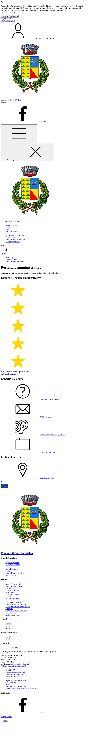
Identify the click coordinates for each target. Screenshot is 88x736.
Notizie (8, 624)
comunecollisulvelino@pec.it (15, 666)
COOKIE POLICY (8, 12)
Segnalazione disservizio (14, 674)
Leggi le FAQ (11, 670)
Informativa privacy (13, 682)
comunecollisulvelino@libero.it (17, 664)
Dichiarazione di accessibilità (16, 686)
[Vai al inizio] (2, 482)
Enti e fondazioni (12, 569)
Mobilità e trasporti (12, 599)
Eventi (8, 639)
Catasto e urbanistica (13, 594)
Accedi (3, 254)
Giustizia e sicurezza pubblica (16, 605)
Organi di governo (12, 563)
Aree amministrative (13, 565)
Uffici (8, 567)
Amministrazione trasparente (16, 680)
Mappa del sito (6, 717)
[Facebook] (6, 250)
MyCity (5, 721)
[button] (12, 225)
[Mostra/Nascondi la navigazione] (19, 133)
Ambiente (9, 609)
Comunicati (10, 626)
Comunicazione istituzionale (16, 240)
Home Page (10, 257)
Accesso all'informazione (15, 235)
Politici (8, 571)
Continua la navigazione (10, 16)
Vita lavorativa (11, 588)
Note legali (9, 684)
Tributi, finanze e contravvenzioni (18, 607)
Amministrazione (12, 260)
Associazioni (10, 237)
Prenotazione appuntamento (16, 672)
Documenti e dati (12, 575)
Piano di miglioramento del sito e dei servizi (21, 688)
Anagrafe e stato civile (14, 584)
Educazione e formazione (15, 602)
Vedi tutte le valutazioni (9, 374)
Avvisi (8, 628)
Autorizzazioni (11, 613)
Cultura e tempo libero (14, 586)
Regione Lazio (6, 19)
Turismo (8, 596)
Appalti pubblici (11, 592)
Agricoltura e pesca (12, 615)
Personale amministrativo (15, 573)
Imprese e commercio (13, 590)
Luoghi (8, 637)
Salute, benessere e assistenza (16, 611)
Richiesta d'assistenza (13, 676)
